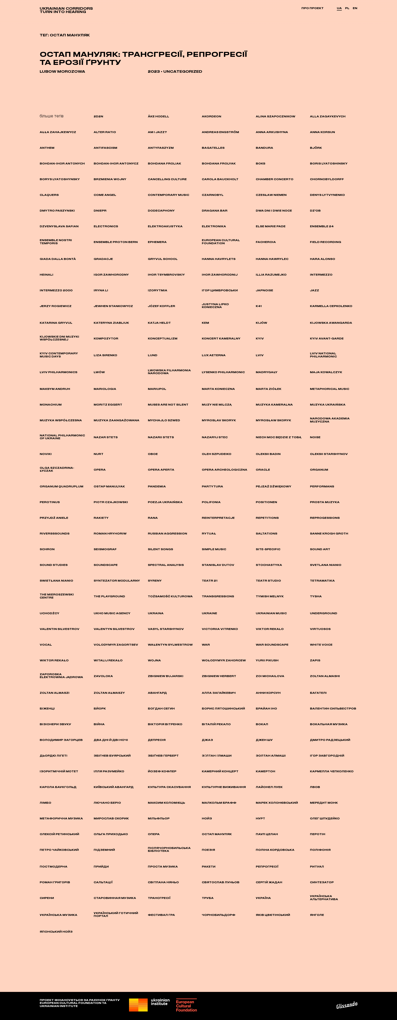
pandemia (157, 486)
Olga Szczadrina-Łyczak (57, 469)
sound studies (54, 564)
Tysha (316, 596)
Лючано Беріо (107, 802)
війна (99, 724)
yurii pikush (267, 660)
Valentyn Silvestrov (114, 628)
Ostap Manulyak (109, 486)
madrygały (266, 372)
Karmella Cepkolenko (331, 306)
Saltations (266, 533)
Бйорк (100, 708)
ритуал (317, 866)
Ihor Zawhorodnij (220, 274)
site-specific (268, 549)
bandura (264, 147)
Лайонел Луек (269, 787)
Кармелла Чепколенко (332, 771)
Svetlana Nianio (325, 564)
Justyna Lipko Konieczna (215, 305)
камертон (265, 771)
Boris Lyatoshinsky (329, 163)
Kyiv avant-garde (327, 338)
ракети (208, 866)
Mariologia (105, 388)
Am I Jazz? (157, 132)
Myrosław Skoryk (273, 420)
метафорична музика (61, 818)
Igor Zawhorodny (111, 274)
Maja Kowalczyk (326, 372)
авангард (157, 692)
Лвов (315, 787)
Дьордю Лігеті (53, 755)
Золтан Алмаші (271, 755)
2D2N (98, 116)
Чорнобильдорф (218, 914)
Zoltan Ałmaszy (109, 692)
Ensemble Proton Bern (116, 241)
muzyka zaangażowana (116, 420)
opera (100, 469)
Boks (260, 163)
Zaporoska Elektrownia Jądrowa (61, 675)
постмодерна (53, 866)
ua (339, 8)
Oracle (263, 469)
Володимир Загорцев (61, 739)
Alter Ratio (105, 132)
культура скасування (169, 787)
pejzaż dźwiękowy (273, 486)
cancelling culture (167, 179)
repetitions (267, 517)
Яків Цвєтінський (273, 914)
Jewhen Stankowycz (113, 306)
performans (322, 486)
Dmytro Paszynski (57, 210)
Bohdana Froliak (164, 163)
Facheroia (266, 241)
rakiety (101, 517)
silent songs (160, 549)
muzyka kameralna (274, 404)
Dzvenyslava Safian (59, 226)
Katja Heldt (159, 322)
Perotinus (50, 502)
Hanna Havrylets (219, 258)
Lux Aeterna (214, 355)
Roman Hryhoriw (110, 533)
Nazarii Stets (161, 437)
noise (315, 437)
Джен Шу (264, 739)
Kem (205, 322)
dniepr (100, 210)
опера (154, 834)
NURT (98, 453)
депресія (157, 739)
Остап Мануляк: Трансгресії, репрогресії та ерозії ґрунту (143, 58)
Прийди (101, 866)
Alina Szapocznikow (275, 116)
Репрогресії (267, 866)
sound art (320, 549)
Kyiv (260, 338)
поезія (208, 849)
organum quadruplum (61, 486)
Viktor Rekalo (270, 628)
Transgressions (218, 596)
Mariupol (157, 388)
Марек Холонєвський (277, 802)
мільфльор (159, 818)
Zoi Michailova (270, 676)
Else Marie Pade (271, 226)
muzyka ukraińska (328, 404)
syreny (155, 580)
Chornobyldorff (327, 179)
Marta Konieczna (218, 388)
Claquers (49, 194)
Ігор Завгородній (327, 755)
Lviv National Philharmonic (323, 355)
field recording (325, 241)
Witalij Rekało (108, 660)
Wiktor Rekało (54, 660)
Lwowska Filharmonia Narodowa (169, 372)
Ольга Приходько (111, 834)
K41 (259, 306)
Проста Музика (163, 866)
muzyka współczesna (61, 420)
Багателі (318, 692)
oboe (153, 453)
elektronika (214, 226)
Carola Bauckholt (220, 179)
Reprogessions (325, 517)
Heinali (46, 274)
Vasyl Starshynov (166, 628)
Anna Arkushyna (272, 132)
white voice (321, 644)
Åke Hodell (158, 116)
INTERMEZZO (321, 274)
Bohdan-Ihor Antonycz (116, 163)
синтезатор (322, 882)
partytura (212, 486)
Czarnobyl (213, 194)
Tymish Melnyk (270, 596)
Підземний (104, 849)
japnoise (264, 290)
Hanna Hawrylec (272, 258)
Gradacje (103, 258)
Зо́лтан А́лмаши (217, 755)
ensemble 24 (322, 226)
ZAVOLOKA (103, 676)
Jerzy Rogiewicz (56, 306)
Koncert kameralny (221, 338)
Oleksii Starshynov (329, 453)
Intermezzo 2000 (56, 290)
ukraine (209, 613)
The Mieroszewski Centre (57, 596)
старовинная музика (115, 897)
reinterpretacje (218, 517)
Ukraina (156, 613)
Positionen (266, 502)
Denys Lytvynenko (327, 194)
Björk (316, 147)
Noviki (46, 453)
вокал (262, 724)
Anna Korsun (322, 132)
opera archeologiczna (224, 469)
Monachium (51, 404)
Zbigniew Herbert (219, 676)
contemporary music (168, 194)
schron (47, 549)
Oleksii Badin (268, 453)
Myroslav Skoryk (219, 420)
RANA (153, 517)
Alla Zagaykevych (328, 116)
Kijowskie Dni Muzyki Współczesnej (59, 338)
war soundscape (272, 644)
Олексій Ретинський (59, 834)
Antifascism (105, 147)
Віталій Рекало (216, 724)
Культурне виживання (224, 787)
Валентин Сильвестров (333, 708)
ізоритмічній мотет (59, 771)
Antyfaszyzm (161, 147)
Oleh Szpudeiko (216, 453)
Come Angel (105, 194)
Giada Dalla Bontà (58, 258)
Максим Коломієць (166, 802)
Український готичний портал (116, 914)
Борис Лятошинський (223, 708)
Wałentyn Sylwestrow (170, 644)
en (355, 8)
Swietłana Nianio (56, 580)
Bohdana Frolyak (219, 163)
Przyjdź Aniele (54, 517)
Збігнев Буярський (112, 755)
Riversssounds (54, 533)
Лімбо (45, 802)
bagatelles (213, 147)
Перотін (317, 834)
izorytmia (157, 290)
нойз (207, 818)
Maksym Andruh (55, 388)
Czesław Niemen (271, 194)
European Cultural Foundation (221, 241)
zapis (315, 660)
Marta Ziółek (268, 388)
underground (323, 613)
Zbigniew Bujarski (165, 676)
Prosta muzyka (325, 502)
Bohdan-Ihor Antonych (62, 163)
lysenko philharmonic (223, 372)
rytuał (209, 533)
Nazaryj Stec (215, 437)
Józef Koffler (161, 306)
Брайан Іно (266, 708)
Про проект (312, 8)
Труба (208, 897)
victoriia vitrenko (220, 628)
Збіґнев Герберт (163, 755)
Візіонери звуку (55, 724)
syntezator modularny (117, 580)
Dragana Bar (214, 210)
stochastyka (269, 564)
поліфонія (320, 849)
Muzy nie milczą (217, 404)
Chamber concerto (274, 179)
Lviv (260, 355)
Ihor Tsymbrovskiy (166, 274)
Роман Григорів (55, 882)
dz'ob (315, 210)
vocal (46, 644)
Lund (152, 355)
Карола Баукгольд (58, 787)
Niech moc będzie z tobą (278, 437)
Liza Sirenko (105, 355)
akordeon (211, 116)
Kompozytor (106, 338)
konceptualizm (162, 338)
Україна (263, 897)
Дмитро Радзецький (330, 739)
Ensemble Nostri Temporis (56, 241)
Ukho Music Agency (112, 613)
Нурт (260, 818)
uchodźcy (49, 613)
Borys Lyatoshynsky (60, 179)
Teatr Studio (268, 580)
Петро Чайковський (59, 849)
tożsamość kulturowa (170, 596)
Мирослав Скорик (111, 818)
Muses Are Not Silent (168, 404)
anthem (47, 147)
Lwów (99, 372)
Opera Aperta (161, 469)
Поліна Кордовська (275, 849)
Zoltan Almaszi (54, 692)
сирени (47, 897)
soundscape (106, 564)
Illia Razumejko (271, 274)
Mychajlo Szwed (164, 420)
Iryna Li (101, 290)
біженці (47, 708)
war (206, 644)
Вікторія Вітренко (165, 724)
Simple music (214, 549)
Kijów (261, 322)
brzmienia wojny (110, 179)
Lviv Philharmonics (58, 372)
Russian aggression (167, 533)
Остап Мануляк (217, 834)
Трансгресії (159, 897)
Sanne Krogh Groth (329, 533)
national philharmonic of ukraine (62, 437)
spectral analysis (166, 564)
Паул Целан (267, 834)
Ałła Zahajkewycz (58, 132)
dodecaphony (161, 210)
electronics (106, 226)
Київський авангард (114, 787)
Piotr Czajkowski (111, 502)
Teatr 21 (210, 580)
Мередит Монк (324, 802)
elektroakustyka (165, 226)
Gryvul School (163, 258)
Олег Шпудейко (325, 818)
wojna (154, 660)
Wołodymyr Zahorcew (224, 660)
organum (319, 469)
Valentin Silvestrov (59, 628)
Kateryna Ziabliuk (111, 322)
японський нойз (56, 931)
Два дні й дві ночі (111, 739)
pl (347, 8)
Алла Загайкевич (219, 692)
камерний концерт (220, 771)
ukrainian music (271, 613)
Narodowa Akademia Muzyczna (330, 420)
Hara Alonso (322, 258)
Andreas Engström (220, 132)
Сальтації (103, 882)
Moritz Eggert (108, 404)
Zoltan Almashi (325, 676)
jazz (314, 290)
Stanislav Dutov (218, 564)
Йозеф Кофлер (162, 771)
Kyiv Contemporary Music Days (59, 355)
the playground (109, 596)
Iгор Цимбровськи (220, 290)
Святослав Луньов (220, 882)
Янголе (317, 914)
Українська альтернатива (324, 897)
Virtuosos (320, 628)
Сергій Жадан (269, 882)
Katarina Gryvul (56, 322)
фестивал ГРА (161, 914)
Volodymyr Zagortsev (116, 644)
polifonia (211, 502)
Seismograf (105, 549)
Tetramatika (322, 580)
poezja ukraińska (165, 502)
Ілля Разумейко (109, 771)
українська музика (58, 914)
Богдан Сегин (161, 708)
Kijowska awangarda (331, 322)
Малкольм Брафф (219, 802)
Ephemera (157, 241)
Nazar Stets (106, 437)
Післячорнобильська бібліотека (169, 849)
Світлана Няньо (163, 882)
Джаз (207, 739)
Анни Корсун (268, 692)
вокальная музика (329, 724)
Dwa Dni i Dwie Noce (274, 210)
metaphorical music (329, 388)
